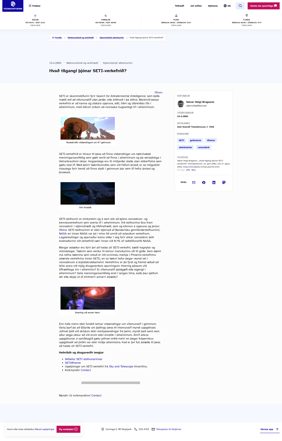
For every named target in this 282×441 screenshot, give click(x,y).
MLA (194, 170)
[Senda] (194, 182)
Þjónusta (213, 5)
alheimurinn (185, 147)
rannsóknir (204, 147)
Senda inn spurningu (262, 5)
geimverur (195, 140)
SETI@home (73, 363)
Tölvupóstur (168, 429)
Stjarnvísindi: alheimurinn (112, 37)
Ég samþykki (66, 429)
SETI (181, 140)
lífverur (211, 140)
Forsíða (58, 37)
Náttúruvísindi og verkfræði (81, 37)
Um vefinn (196, 5)
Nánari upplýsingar (44, 429)
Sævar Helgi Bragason (200, 102)
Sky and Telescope (121, 366)
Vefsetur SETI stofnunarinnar (83, 359)
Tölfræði (179, 5)
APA (188, 170)
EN (229, 5)
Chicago (181, 170)
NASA (63, 233)
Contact (86, 370)
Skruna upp (267, 429)
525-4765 (144, 429)
